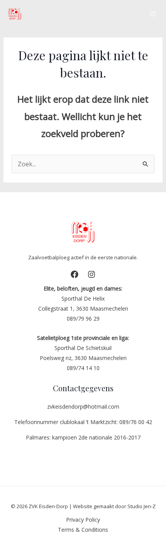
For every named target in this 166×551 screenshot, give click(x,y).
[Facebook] (74, 274)
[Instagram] (91, 274)
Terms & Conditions (83, 529)
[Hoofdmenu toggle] (152, 13)
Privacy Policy (83, 519)
